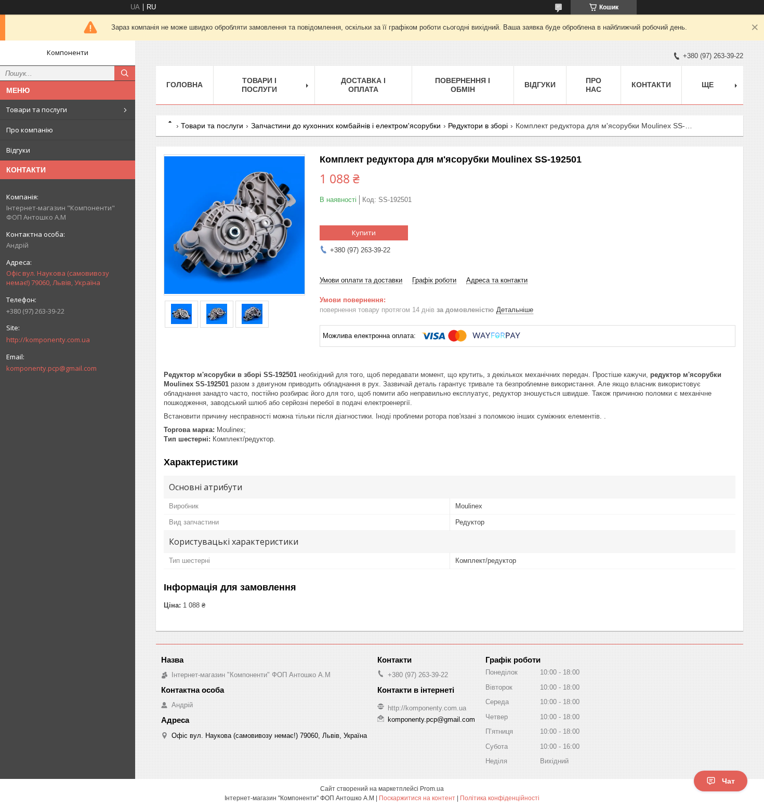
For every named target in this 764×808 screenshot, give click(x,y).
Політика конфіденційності (499, 798)
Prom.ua (432, 788)
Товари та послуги (36, 109)
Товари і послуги (259, 84)
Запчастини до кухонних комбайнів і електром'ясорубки (346, 126)
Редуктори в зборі (478, 126)
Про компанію (29, 129)
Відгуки (18, 150)
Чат (728, 781)
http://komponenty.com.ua (48, 339)
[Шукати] (124, 73)
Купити (364, 232)
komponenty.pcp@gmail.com (51, 368)
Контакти (651, 84)
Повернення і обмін (462, 84)
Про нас (593, 84)
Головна (184, 84)
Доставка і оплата (363, 84)
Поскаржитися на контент (417, 798)
